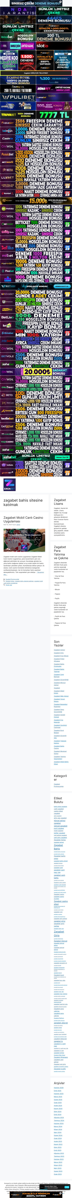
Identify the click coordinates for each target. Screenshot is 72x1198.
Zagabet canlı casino (60, 882)
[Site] (36, 123)
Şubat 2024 (58, 1135)
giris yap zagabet (60, 818)
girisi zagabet (57, 816)
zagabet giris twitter (59, 925)
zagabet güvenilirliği (58, 958)
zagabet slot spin (58, 1030)
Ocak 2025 (58, 1102)
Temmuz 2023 (59, 1156)
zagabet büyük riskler (59, 865)
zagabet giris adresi (60, 918)
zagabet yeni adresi (58, 1061)
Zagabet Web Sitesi (59, 1055)
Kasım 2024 (58, 1108)
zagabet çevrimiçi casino (61, 1066)
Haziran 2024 (58, 1123)
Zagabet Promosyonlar (12, 579)
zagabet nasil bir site (61, 1004)
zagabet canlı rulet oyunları (60, 892)
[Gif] (36, 200)
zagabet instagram (59, 967)
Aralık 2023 (58, 1141)
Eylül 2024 (57, 1114)
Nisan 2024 (58, 1129)
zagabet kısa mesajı (58, 987)
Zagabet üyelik (60, 1069)
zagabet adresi (59, 842)
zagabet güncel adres (59, 944)
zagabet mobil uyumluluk (59, 996)
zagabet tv (58, 1041)
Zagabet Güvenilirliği (61, 680)
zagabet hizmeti (57, 965)
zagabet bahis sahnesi (59, 854)
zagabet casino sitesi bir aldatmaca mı (59, 907)
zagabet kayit (58, 973)
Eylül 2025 (57, 1091)
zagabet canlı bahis (59, 876)
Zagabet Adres (10, 581)
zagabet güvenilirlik (58, 956)
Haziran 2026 (58, 1088)
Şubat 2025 (58, 1100)
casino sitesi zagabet (58, 812)
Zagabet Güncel (60, 941)
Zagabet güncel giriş (60, 952)
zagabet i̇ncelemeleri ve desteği (59, 970)
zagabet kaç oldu (59, 980)
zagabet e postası (58, 914)
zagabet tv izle (59, 1050)
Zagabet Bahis (58, 847)
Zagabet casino (59, 894)
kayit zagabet (59, 828)
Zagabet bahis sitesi (59, 857)
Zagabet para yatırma (59, 1010)
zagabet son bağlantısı (59, 1032)
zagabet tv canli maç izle (61, 1048)
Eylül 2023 (57, 1150)
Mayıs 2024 (58, 1126)
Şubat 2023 (58, 1171)
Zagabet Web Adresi (61, 696)
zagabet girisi (59, 921)
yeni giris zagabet (60, 837)
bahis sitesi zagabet (60, 806)
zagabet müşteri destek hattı (60, 998)
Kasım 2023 (58, 1144)
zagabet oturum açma (60, 1006)
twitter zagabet (59, 833)
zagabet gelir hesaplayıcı (59, 916)
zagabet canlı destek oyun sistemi (60, 887)
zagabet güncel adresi (59, 949)
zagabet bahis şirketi (61, 861)
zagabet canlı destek (60, 884)
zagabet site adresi (58, 1025)
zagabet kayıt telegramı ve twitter (60, 977)
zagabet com (58, 912)
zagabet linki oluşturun (59, 989)
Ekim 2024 (57, 1111)
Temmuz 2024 (59, 1120)
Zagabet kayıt (59, 975)
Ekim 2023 (57, 1147)
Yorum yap (9, 585)
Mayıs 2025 (58, 1097)
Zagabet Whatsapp (61, 1057)
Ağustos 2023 (59, 1153)
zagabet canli (58, 867)
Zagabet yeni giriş (60, 1064)
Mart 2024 (57, 1132)
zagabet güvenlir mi (60, 963)
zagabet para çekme (59, 1014)
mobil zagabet (58, 831)
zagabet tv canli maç (60, 1045)
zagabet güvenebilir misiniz (60, 954)
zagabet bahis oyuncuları (59, 851)
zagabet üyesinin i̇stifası (59, 1071)
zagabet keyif (57, 982)
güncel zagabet (60, 826)
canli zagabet (59, 809)
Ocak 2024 (58, 1138)
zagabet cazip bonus (58, 909)
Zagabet (57, 688)
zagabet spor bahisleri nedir (60, 1036)
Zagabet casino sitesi (61, 902)
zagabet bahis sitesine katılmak (24, 581)
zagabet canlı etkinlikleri (59, 890)
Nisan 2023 (58, 1165)
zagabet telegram (60, 1039)
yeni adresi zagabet (60, 835)
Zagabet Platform (59, 1018)
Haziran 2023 (58, 1159)
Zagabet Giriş (59, 653)
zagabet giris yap (59, 928)
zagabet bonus (58, 863)
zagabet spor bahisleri (60, 1034)
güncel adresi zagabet (59, 821)
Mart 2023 (57, 1168)
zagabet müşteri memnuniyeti (58, 1001)
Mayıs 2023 (58, 1162)
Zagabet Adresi (59, 650)
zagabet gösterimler (58, 938)
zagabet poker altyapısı (59, 1020)
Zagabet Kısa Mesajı (61, 656)
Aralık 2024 (58, 1105)
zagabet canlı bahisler (59, 880)
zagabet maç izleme (60, 994)
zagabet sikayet (61, 1023)
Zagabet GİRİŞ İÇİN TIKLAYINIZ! (36, 73)
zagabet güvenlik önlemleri (60, 961)
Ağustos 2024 (59, 1117)
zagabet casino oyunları (59, 898)
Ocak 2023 (58, 1174)
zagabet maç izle (59, 991)
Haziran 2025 (58, 1094)
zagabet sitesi (58, 1027)
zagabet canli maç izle (59, 871)
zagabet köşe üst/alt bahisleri (60, 985)
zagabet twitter (59, 1053)
